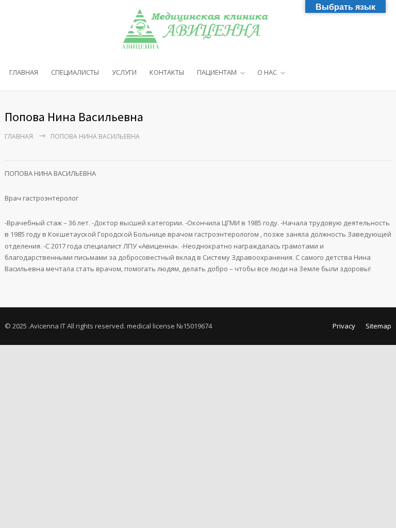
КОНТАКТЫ (167, 72)
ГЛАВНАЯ (23, 72)
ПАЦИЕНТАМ (217, 72)
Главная (19, 136)
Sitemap (378, 326)
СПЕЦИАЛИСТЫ (75, 72)
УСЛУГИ (124, 72)
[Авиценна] (198, 29)
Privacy (344, 326)
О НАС (267, 72)
